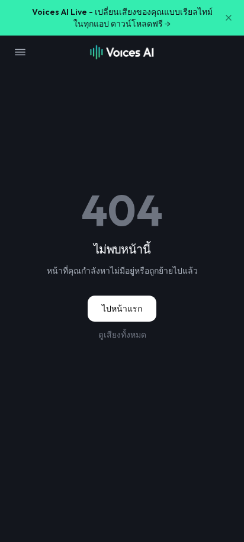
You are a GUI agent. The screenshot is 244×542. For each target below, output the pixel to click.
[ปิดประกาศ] (228, 17)
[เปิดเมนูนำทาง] (20, 52)
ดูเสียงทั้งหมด (122, 334)
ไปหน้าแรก (122, 308)
